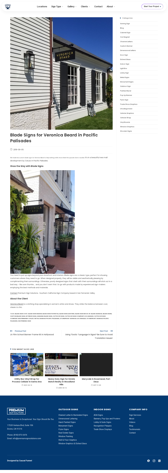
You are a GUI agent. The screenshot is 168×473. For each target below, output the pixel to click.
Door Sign (124, 55)
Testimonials (134, 429)
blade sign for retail (51, 314)
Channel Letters (126, 41)
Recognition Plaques (103, 426)
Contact (98, 6)
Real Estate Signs (66, 433)
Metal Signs (124, 77)
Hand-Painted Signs (67, 422)
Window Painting (65, 436)
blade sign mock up (82, 314)
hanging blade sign (44, 316)
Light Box (123, 68)
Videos (132, 422)
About (110, 6)
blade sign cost (21, 314)
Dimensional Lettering (67, 418)
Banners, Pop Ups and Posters (107, 418)
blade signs (107, 314)
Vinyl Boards (125, 122)
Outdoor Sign (125, 86)
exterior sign (31, 316)
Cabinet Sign (125, 32)
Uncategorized (126, 109)
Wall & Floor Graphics (67, 440)
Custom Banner (126, 46)
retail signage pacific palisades (46, 318)
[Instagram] (154, 460)
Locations (42, 6)
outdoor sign (58, 316)
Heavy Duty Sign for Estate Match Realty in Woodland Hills (61, 382)
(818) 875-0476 (20, 435)
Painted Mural (125, 91)
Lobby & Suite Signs (102, 422)
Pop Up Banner (126, 95)
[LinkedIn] (159, 460)
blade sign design (35, 314)
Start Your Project (151, 6)
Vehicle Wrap (125, 117)
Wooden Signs (126, 131)
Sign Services (135, 415)
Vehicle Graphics (127, 113)
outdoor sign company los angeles (79, 316)
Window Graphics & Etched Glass (72, 443)
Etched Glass (125, 59)
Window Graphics (127, 126)
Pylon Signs (63, 429)
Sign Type (56, 6)
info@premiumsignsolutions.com (27, 438)
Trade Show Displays (103, 429)
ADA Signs (98, 415)
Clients (84, 6)
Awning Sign (125, 23)
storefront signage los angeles (73, 318)
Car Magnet (125, 37)
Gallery (71, 6)
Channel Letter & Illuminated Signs (73, 415)
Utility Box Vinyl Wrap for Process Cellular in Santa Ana (27, 380)
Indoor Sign (124, 64)
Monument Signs (126, 82)
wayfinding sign (24, 321)
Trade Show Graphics (128, 104)
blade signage (96, 314)
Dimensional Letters (128, 50)
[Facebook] (148, 460)
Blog (122, 28)
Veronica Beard (16, 304)
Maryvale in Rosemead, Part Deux (96, 380)
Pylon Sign (124, 100)
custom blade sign (17, 316)
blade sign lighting (67, 314)
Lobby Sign (124, 73)
